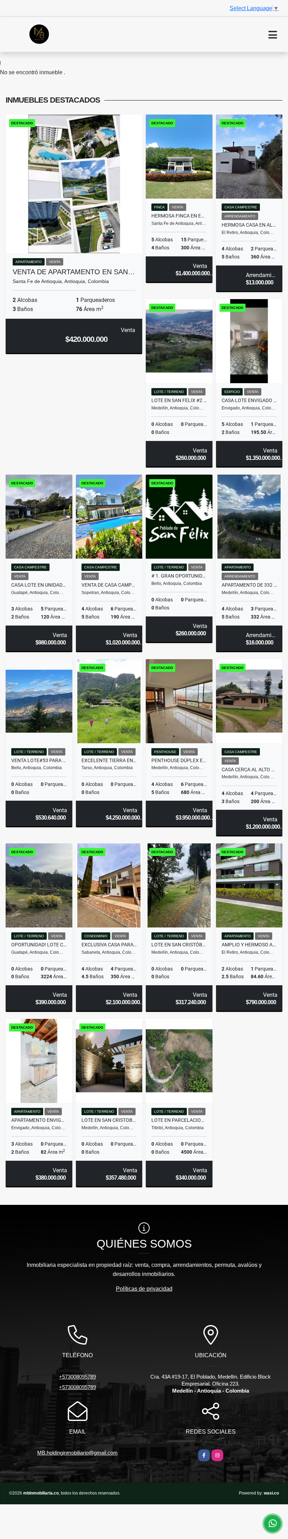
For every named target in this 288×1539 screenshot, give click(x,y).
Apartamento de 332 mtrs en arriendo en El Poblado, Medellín (249, 585)
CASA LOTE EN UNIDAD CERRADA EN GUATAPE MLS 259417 (39, 585)
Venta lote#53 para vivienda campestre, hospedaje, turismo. (39, 760)
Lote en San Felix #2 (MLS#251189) (179, 400)
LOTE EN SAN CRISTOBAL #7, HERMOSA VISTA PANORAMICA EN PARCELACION (109, 1120)
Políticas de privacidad (144, 1289)
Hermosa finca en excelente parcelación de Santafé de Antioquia (179, 216)
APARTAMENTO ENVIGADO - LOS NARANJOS (39, 1120)
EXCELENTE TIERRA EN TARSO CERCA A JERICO (109, 760)
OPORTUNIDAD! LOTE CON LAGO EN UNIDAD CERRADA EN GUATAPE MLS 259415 (39, 944)
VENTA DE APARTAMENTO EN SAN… (74, 272)
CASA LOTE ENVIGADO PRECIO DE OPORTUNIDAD (249, 400)
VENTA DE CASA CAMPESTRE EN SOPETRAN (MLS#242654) (109, 585)
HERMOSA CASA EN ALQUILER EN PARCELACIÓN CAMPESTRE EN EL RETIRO (249, 225)
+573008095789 (77, 1377)
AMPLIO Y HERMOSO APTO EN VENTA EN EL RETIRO (249, 944)
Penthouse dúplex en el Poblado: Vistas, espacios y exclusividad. (179, 760)
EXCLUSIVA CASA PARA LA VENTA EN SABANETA (109, 944)
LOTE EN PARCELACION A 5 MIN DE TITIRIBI (179, 1120)
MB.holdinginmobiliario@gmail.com (77, 1453)
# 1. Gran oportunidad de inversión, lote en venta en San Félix (179, 576)
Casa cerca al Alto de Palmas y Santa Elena (249, 769)
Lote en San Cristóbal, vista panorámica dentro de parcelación (179, 944)
